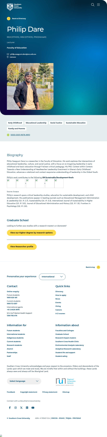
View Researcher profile (21, 246)
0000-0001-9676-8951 (20, 135)
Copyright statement (28, 392)
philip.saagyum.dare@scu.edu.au (23, 54)
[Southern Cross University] (14, 7)
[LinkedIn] (27, 408)
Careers (58, 310)
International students (16, 334)
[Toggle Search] (93, 5)
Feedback (11, 392)
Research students (14, 345)
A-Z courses (60, 313)
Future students (13, 331)
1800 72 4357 (12, 304)
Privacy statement (49, 392)
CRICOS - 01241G (57, 418)
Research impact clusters (65, 338)
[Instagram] (15, 408)
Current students (14, 342)
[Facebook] (10, 408)
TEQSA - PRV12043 (73, 418)
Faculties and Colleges (64, 331)
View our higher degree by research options (31, 233)
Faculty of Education (17, 48)
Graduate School (62, 334)
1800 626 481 (12, 298)
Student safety (61, 356)
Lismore (13, 57)
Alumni (10, 349)
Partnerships (12, 353)
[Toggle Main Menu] (98, 5)
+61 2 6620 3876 (13, 310)
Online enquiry (13, 292)
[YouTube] (33, 408)
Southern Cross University (19, 418)
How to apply (60, 295)
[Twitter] (21, 408)
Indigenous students (15, 338)
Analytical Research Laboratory (68, 349)
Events (58, 303)
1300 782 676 (12, 316)
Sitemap (66, 392)
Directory (59, 292)
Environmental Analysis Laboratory (69, 345)
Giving (58, 306)
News (57, 299)
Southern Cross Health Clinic (67, 342)
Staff (9, 356)
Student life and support (65, 353)
